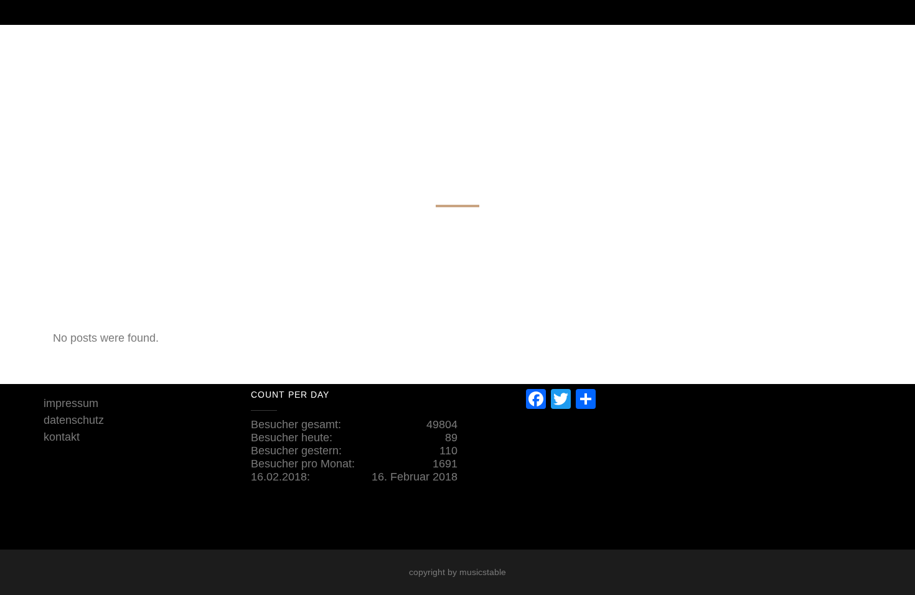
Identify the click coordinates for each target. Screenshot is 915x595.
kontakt (62, 437)
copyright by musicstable (457, 572)
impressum (71, 403)
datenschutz (74, 420)
